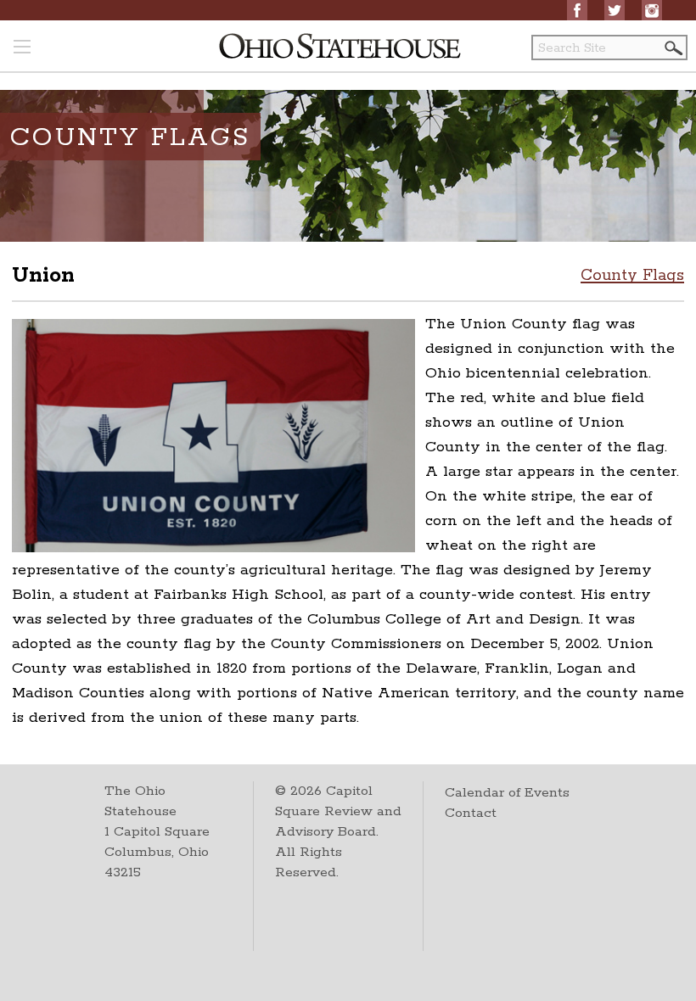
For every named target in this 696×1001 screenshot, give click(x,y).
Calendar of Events (507, 793)
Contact (471, 813)
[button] (672, 47)
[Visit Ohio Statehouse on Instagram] (652, 10)
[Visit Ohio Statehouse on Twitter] (614, 10)
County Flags (632, 276)
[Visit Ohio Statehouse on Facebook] (577, 10)
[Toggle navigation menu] (22, 48)
